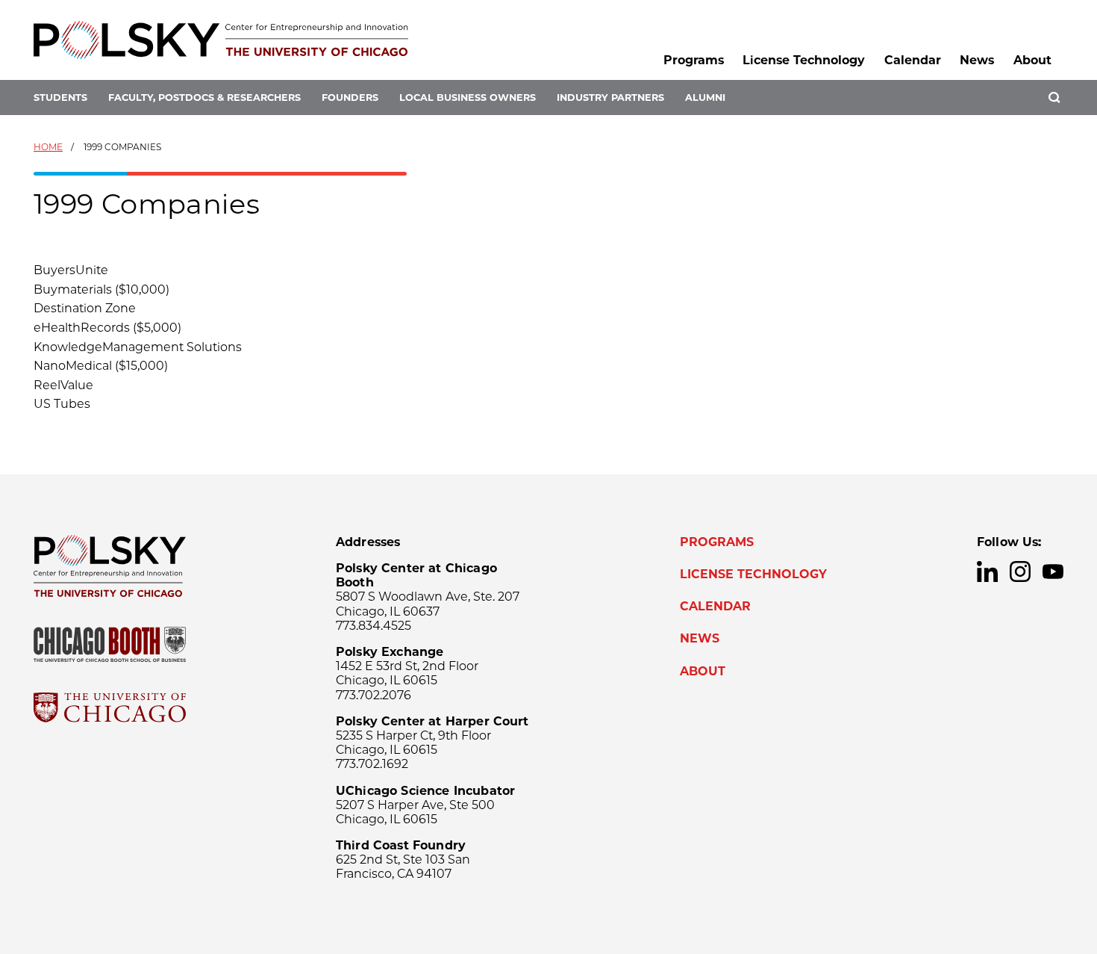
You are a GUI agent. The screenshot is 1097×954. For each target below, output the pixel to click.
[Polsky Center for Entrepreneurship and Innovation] (221, 40)
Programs (693, 60)
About (1032, 60)
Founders (350, 97)
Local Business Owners (467, 97)
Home (48, 146)
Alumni (705, 97)
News (977, 60)
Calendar (912, 60)
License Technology (804, 60)
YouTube (1053, 571)
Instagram (1020, 571)
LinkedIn (987, 571)
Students (60, 97)
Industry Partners (610, 97)
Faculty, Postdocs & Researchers (204, 97)
